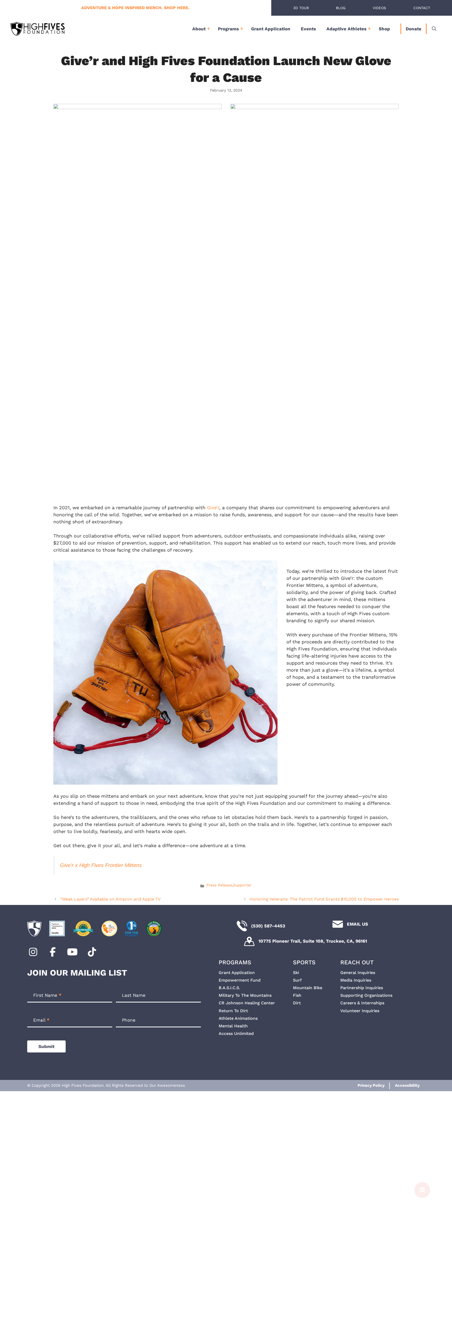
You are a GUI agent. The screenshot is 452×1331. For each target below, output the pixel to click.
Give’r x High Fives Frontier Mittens (101, 865)
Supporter (242, 885)
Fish (297, 995)
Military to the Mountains (245, 995)
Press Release (219, 885)
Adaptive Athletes (346, 28)
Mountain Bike (307, 987)
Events (308, 28)
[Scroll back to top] (419, 1254)
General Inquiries (357, 972)
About (199, 28)
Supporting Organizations (366, 995)
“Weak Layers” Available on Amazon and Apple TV (110, 899)
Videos (379, 8)
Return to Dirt (233, 1010)
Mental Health (233, 1025)
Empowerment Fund (240, 980)
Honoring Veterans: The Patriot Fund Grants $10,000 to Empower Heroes (324, 899)
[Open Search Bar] (434, 29)
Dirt (297, 1002)
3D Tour (301, 8)
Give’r (213, 507)
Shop (384, 28)
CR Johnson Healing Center (247, 1002)
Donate (413, 28)
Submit (46, 1046)
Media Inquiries (355, 980)
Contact (421, 8)
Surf (297, 980)
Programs (228, 28)
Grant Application (270, 28)
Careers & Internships (362, 1002)
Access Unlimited (236, 1033)
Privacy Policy (371, 1085)
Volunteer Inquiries (359, 1010)
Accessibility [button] (407, 1085)
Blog (341, 8)
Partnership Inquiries (361, 987)
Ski (296, 972)
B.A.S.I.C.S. (229, 987)
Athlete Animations (238, 1018)
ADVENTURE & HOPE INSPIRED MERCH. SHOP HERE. (135, 7)
